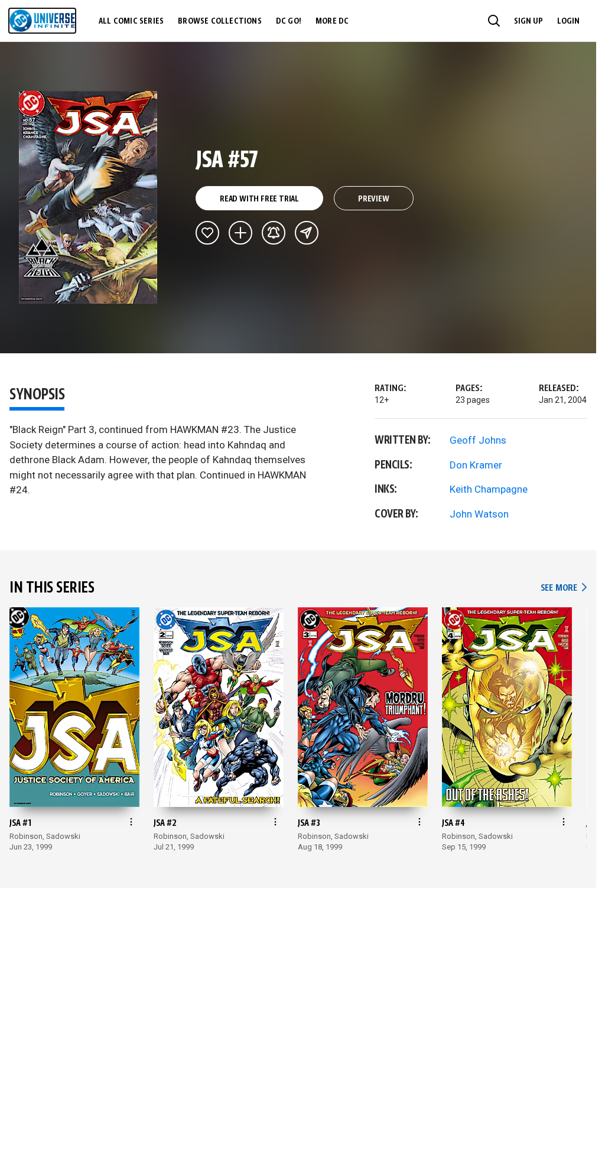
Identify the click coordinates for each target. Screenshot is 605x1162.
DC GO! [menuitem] (288, 21)
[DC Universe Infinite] (42, 20)
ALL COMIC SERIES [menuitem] (131, 21)
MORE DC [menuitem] (332, 21)
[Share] (306, 233)
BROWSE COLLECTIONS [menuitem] (220, 21)
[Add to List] (240, 233)
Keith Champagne (489, 489)
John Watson (479, 514)
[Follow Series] (273, 233)
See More (564, 588)
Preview (373, 199)
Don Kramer (476, 465)
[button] (494, 21)
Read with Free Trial (259, 199)
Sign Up (528, 21)
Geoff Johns (478, 440)
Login (568, 21)
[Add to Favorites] (207, 233)
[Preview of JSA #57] (88, 197)
